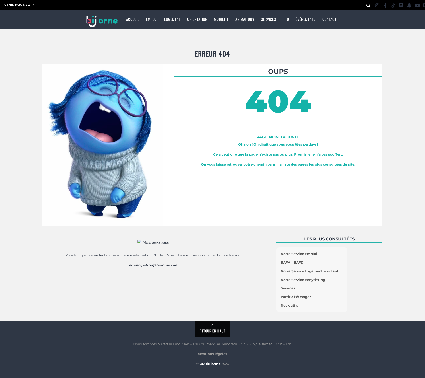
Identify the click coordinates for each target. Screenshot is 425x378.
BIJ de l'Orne (209, 364)
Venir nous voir (19, 4)
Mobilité (221, 19)
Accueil (132, 19)
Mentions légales (212, 354)
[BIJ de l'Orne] (101, 24)
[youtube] (417, 4)
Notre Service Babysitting (303, 280)
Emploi (152, 19)
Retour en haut (212, 330)
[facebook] (385, 4)
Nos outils (289, 305)
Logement (172, 19)
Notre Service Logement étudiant (309, 271)
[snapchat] (409, 4)
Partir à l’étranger (296, 297)
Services (268, 19)
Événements (306, 19)
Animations (244, 19)
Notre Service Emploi (299, 254)
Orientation (197, 19)
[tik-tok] (393, 4)
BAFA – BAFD (292, 262)
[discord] (401, 4)
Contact (329, 19)
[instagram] (377, 4)
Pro (286, 19)
